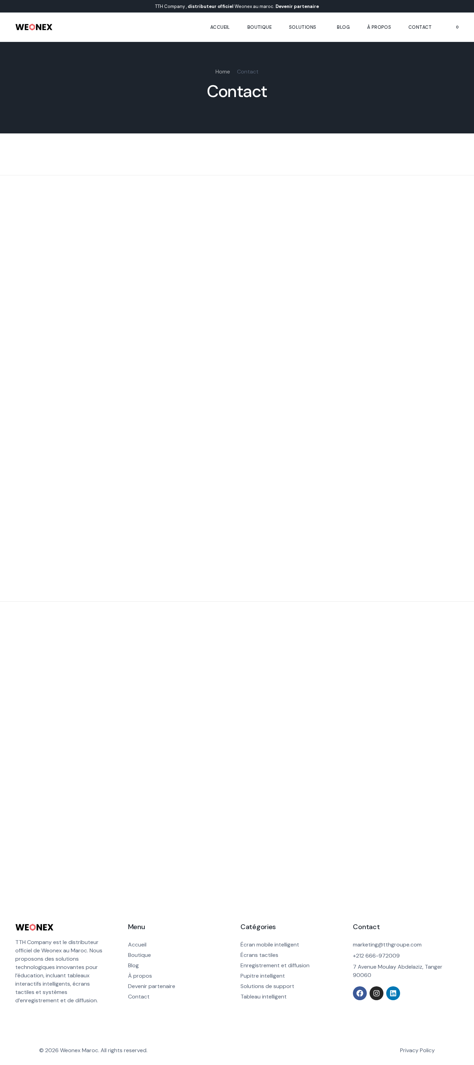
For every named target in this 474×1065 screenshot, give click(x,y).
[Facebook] (360, 993)
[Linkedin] (393, 993)
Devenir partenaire (297, 6)
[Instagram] (376, 993)
